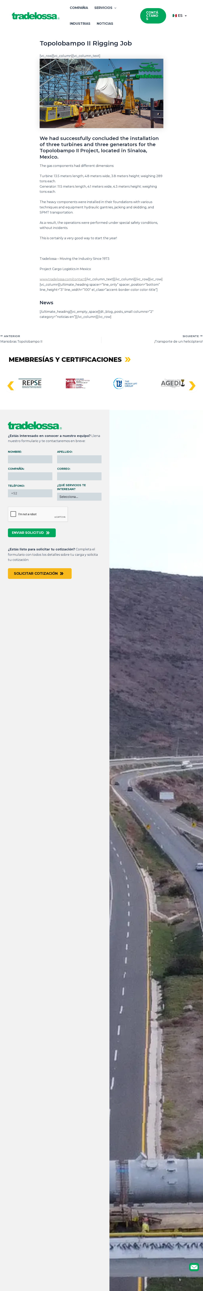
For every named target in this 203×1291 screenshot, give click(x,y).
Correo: (63, 468)
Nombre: (15, 451)
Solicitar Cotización (36, 573)
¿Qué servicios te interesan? (71, 487)
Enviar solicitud (28, 533)
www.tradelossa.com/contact (62, 279)
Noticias (105, 24)
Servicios (103, 8)
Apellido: (65, 451)
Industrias (80, 24)
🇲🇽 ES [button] (177, 15)
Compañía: (16, 468)
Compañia (79, 8)
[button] (114, 8)
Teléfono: (16, 485)
